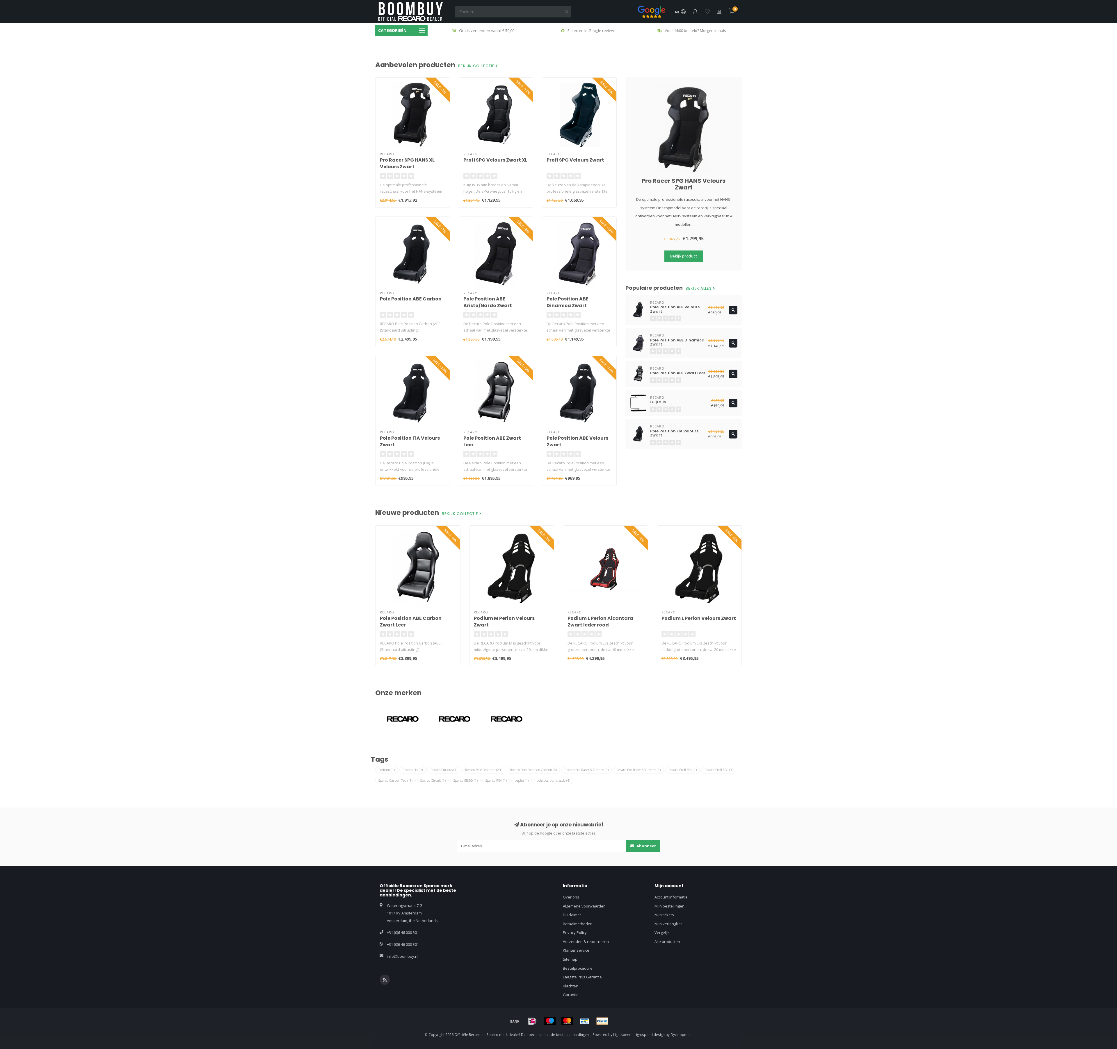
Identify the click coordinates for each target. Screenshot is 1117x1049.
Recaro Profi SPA (682, 769)
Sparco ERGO (465, 780)
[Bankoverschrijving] (515, 1021)
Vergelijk (662, 932)
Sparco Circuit (433, 780)
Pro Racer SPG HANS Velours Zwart (683, 184)
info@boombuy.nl (402, 956)
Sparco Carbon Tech (395, 780)
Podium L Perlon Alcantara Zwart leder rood (600, 621)
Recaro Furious (444, 769)
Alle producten (667, 941)
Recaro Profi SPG (719, 769)
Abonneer (646, 845)
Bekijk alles (699, 289)
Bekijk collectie (477, 66)
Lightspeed (622, 1034)
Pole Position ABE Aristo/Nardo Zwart (487, 302)
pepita (522, 780)
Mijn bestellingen (669, 906)
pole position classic (553, 780)
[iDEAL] (532, 1021)
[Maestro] (550, 1021)
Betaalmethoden (578, 923)
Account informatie (671, 897)
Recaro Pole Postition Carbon (533, 769)
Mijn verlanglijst (668, 923)
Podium (386, 769)
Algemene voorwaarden (584, 906)
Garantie (571, 994)
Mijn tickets (664, 914)
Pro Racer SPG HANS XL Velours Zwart (407, 163)
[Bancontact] (584, 1021)
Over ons (571, 897)
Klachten (570, 986)
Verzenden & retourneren (586, 941)
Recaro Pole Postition (483, 769)
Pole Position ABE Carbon (411, 299)
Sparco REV (496, 780)
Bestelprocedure (578, 968)
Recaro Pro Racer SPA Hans (587, 769)
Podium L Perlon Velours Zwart (698, 618)
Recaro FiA (413, 769)
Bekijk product (683, 256)
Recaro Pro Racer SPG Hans (638, 769)
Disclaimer (572, 914)
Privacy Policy (575, 932)
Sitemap (570, 959)
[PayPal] (602, 1021)
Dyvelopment (681, 1034)
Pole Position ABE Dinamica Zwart (567, 302)
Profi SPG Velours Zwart (575, 160)
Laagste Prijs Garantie (582, 977)
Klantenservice (576, 950)
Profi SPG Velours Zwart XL (495, 160)
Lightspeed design (649, 1034)
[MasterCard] (567, 1021)
